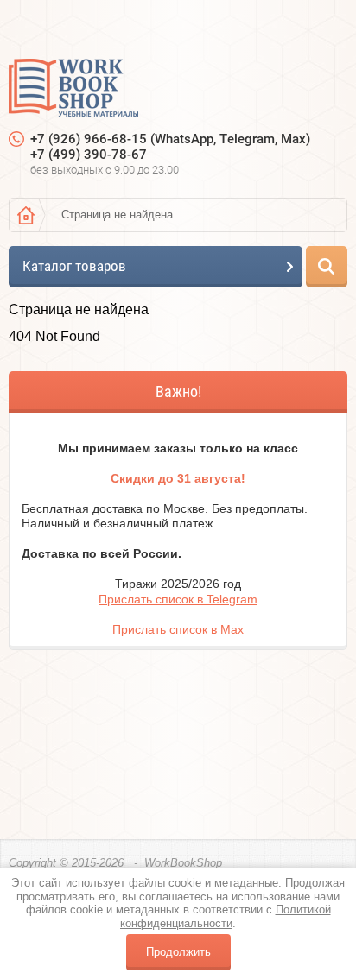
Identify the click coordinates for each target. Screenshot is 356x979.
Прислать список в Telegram (178, 599)
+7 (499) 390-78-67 (88, 154)
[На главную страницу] (73, 90)
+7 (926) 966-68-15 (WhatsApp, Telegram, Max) (170, 139)
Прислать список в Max (178, 629)
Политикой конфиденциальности (225, 916)
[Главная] (26, 215)
